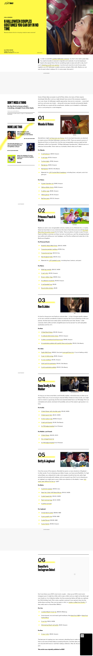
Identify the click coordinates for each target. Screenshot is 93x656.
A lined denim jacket (47, 512)
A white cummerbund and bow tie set (52, 339)
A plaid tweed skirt (46, 496)
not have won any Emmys (56, 138)
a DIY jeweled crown (55, 260)
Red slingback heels (47, 256)
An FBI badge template (47, 426)
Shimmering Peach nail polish (49, 625)
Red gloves (44, 165)
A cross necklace (46, 360)
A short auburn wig (46, 418)
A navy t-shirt (45, 634)
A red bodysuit (45, 154)
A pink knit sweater (46, 489)
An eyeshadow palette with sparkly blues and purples (56, 343)
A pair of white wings (47, 356)
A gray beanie (45, 524)
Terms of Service (28, 113)
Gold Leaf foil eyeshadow (48, 363)
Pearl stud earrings (46, 500)
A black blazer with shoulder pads (51, 411)
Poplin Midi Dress (46, 352)
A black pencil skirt (46, 415)
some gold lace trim (68, 352)
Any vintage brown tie (47, 439)
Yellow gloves (45, 194)
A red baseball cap (46, 284)
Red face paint (45, 198)
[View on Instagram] (74, 574)
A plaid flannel (45, 520)
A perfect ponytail (46, 503)
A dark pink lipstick (46, 422)
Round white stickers (47, 288)
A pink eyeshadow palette (48, 367)
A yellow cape (45, 191)
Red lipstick (44, 168)
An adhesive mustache (47, 280)
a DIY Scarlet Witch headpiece (57, 172)
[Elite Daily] (9, 3)
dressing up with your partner (50, 65)
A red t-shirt (44, 273)
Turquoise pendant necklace (49, 249)
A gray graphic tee (46, 516)
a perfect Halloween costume (60, 58)
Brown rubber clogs (47, 277)
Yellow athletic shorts (47, 187)
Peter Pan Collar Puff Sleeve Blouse (51, 492)
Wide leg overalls (46, 269)
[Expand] (81, 635)
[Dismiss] (91, 635)
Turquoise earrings (46, 253)
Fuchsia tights (45, 161)
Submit (31, 119)
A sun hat (44, 621)
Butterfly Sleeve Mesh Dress (49, 245)
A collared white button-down (49, 336)
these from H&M (75, 615)
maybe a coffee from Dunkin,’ (77, 602)
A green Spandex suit (47, 183)
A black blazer (45, 435)
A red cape (44, 157)
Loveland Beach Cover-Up (48, 612)
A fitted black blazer (47, 332)
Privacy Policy (9, 114)
